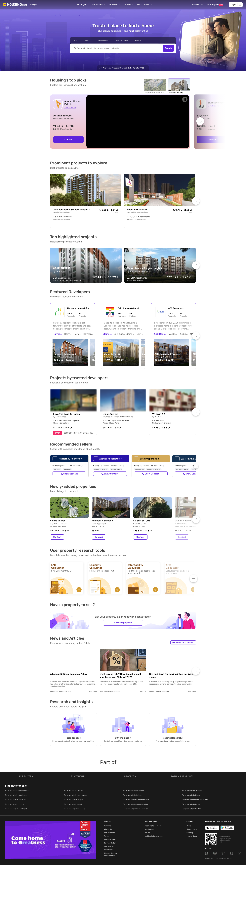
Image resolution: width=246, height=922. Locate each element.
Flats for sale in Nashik (191, 809)
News (188, 826)
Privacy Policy (110, 843)
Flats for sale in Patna (191, 804)
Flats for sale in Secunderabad (135, 804)
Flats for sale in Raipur (132, 795)
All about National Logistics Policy (68, 674)
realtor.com (150, 829)
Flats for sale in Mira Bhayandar (195, 800)
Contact (68, 139)
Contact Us (108, 846)
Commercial (102, 40)
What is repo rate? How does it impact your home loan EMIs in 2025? (120, 676)
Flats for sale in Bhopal (191, 795)
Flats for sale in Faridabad (16, 809)
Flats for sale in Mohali (73, 791)
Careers (107, 826)
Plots (138, 40)
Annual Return (110, 840)
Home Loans (191, 829)
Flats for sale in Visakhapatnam (136, 800)
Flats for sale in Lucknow (15, 800)
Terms (106, 836)
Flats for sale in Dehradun (133, 791)
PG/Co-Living (122, 40)
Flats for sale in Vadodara (74, 809)
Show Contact (70, 473)
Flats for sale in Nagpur (73, 800)
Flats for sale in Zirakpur (192, 791)
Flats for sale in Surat (73, 804)
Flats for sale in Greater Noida (17, 791)
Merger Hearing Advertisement (110, 854)
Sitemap (189, 833)
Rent (87, 40)
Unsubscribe (109, 850)
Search (168, 48)
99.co (147, 833)
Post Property (215, 5)
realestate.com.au (153, 826)
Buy (75, 40)
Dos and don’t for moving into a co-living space (171, 676)
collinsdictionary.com (154, 836)
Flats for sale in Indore (14, 804)
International (191, 836)
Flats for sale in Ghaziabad (16, 795)
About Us (108, 829)
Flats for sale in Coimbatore (75, 795)
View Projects (70, 107)
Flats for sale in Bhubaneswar (135, 809)
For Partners (109, 833)
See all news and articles (183, 642)
